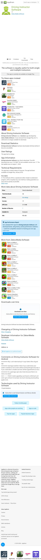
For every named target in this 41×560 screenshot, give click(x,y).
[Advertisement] (20, 36)
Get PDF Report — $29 (9, 233)
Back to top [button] (37, 545)
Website (3, 343)
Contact (3, 512)
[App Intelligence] (3, 544)
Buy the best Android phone (28, 487)
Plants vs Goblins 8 (12, 281)
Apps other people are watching (14, 408)
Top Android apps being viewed (9, 492)
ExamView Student (12, 100)
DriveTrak (9, 81)
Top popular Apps (26, 483)
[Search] (38, 2)
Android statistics (26, 472)
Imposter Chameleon (12, 294)
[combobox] (30, 2)
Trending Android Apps (27, 480)
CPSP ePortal (4, 496)
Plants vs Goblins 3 (12, 262)
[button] (20, 347)
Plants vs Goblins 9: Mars (13, 288)
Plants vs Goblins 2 (12, 242)
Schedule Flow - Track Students (15, 106)
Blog (2, 530)
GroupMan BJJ (11, 94)
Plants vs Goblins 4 (12, 255)
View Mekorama (5, 499)
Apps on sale (32, 408)
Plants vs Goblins (11, 249)
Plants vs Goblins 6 (12, 268)
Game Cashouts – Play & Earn (8, 503)
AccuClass (10, 126)
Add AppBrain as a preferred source (12, 351)
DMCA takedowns (5, 523)
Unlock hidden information (20, 317)
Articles (3, 527)
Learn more (6, 230)
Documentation (5, 519)
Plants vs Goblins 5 (12, 275)
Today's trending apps (20, 403)
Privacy (3, 516)
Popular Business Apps (27, 414)
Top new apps (11, 414)
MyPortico (9, 87)
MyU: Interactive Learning (13, 113)
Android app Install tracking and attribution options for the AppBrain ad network (10, 536)
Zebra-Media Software (20, 240)
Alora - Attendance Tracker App (15, 119)
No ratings (25, 197)
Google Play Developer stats (29, 476)
